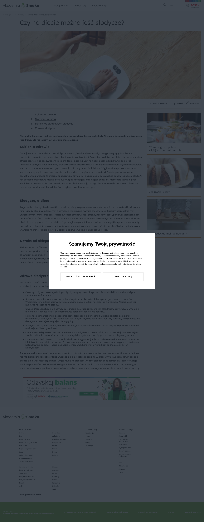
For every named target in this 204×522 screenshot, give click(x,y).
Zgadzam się (123, 276)
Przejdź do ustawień (81, 276)
